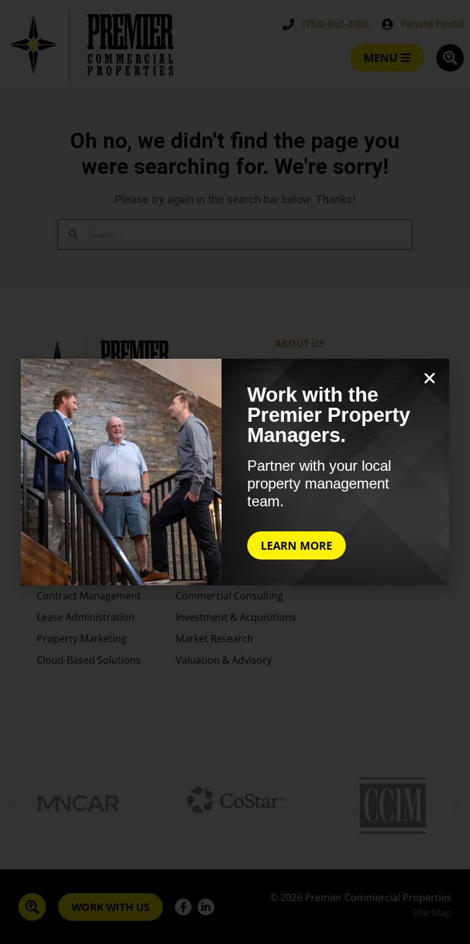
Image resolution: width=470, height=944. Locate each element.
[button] (429, 378)
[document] (235, 472)
